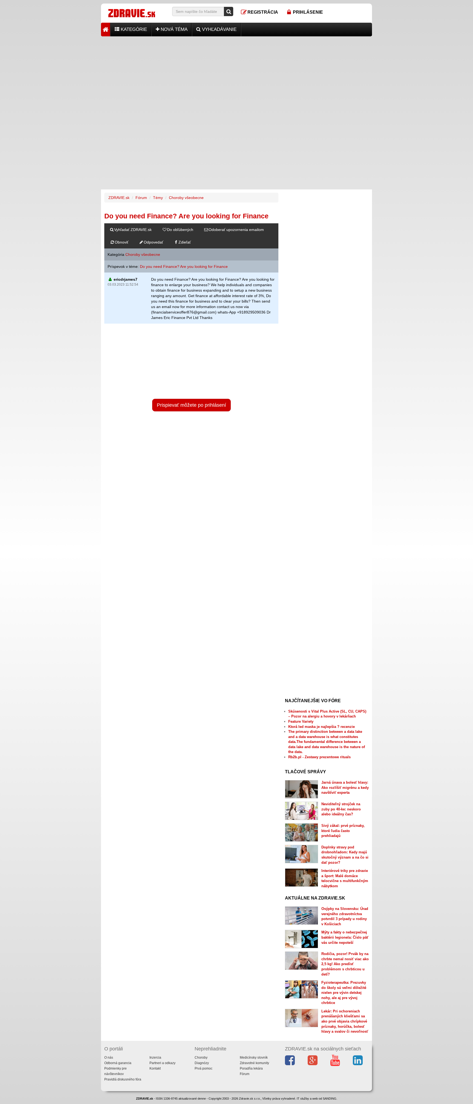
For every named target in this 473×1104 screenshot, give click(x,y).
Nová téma (173, 29)
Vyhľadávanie (218, 29)
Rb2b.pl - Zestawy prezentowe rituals (319, 757)
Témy (158, 197)
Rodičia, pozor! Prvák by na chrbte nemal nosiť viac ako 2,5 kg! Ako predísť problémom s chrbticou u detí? (345, 964)
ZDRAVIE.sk (118, 197)
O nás (108, 1057)
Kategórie (133, 29)
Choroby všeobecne (186, 197)
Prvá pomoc (203, 1068)
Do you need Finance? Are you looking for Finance (184, 266)
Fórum (141, 197)
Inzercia (155, 1057)
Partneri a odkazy (162, 1063)
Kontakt (155, 1068)
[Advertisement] (236, 74)
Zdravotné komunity (254, 1063)
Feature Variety (300, 721)
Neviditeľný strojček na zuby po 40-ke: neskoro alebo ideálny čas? (341, 809)
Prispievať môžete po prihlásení (191, 405)
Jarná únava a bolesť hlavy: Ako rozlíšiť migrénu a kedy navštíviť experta (345, 787)
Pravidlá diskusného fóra (122, 1079)
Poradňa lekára (251, 1068)
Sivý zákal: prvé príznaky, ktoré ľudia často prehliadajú (343, 831)
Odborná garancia (117, 1063)
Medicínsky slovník (254, 1057)
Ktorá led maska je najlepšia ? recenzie (321, 727)
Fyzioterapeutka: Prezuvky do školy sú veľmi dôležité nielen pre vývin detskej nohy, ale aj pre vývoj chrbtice (343, 992)
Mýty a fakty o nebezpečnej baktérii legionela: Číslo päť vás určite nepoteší (344, 937)
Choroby (201, 1057)
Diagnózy (202, 1063)
